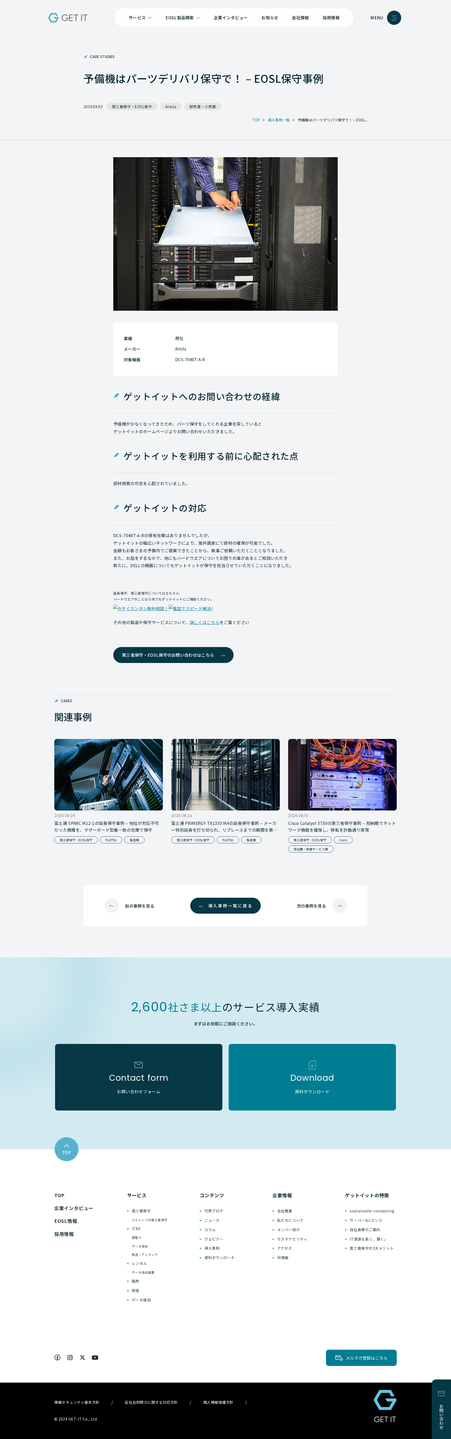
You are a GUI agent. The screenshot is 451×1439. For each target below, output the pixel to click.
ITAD (136, 1228)
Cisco (343, 840)
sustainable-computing (372, 1210)
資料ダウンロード (219, 1257)
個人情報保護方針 (218, 1402)
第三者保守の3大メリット (372, 1248)
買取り (136, 1237)
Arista (170, 106)
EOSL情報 (65, 1220)
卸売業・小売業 (202, 106)
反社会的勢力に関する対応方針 (151, 1402)
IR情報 (283, 1257)
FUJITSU (111, 840)
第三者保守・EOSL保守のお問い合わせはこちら (168, 655)
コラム (210, 1229)
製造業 (134, 840)
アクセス (284, 1248)
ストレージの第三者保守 (150, 1220)
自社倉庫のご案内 (365, 1229)
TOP (59, 1195)
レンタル (139, 1263)
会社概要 (284, 1210)
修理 (135, 1290)
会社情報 (300, 17)
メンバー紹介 (288, 1229)
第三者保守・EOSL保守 (132, 106)
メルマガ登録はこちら (367, 1358)
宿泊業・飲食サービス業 (311, 849)
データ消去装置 (143, 1272)
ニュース (211, 1220)
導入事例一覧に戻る (230, 905)
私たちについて (290, 1220)
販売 (135, 1281)
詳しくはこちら (204, 622)
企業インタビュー (231, 17)
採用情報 (331, 17)
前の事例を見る (139, 906)
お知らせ (269, 17)
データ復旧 (141, 1299)
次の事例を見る (311, 906)
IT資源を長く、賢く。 (369, 1239)
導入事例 (211, 1248)
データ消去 (140, 1246)
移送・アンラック (145, 1254)
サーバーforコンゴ (366, 1220)
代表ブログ (213, 1210)
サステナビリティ (292, 1239)
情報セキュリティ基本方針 (77, 1402)
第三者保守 (141, 1210)
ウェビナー (213, 1239)
